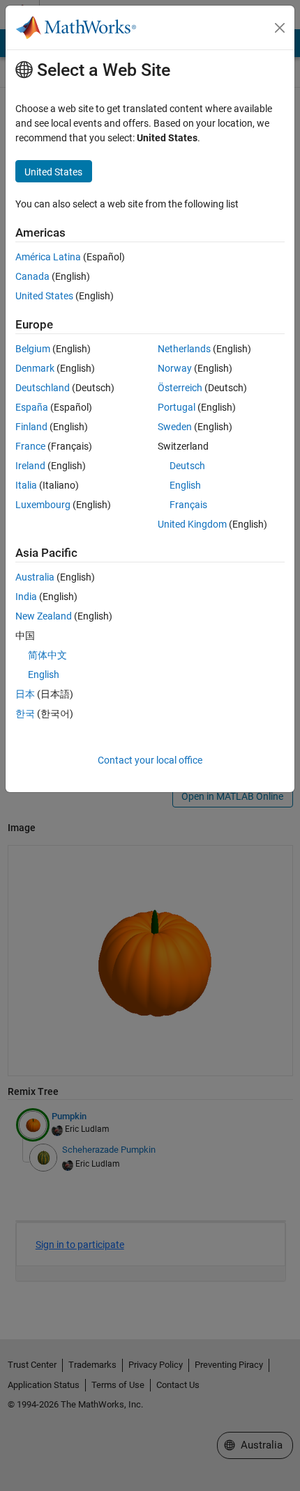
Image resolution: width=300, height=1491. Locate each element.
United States (44, 295)
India (26, 596)
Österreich (180, 387)
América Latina (48, 256)
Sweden (175, 426)
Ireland (30, 465)
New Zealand (43, 616)
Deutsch (187, 465)
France (30, 446)
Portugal (176, 407)
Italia (26, 485)
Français (188, 504)
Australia (34, 577)
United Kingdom (192, 524)
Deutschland (42, 387)
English (185, 485)
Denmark (34, 368)
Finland (31, 426)
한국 (25, 713)
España (31, 407)
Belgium (32, 348)
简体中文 (47, 655)
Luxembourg (42, 504)
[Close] (280, 28)
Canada (32, 276)
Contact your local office (150, 760)
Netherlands (184, 348)
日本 (25, 694)
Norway (175, 368)
